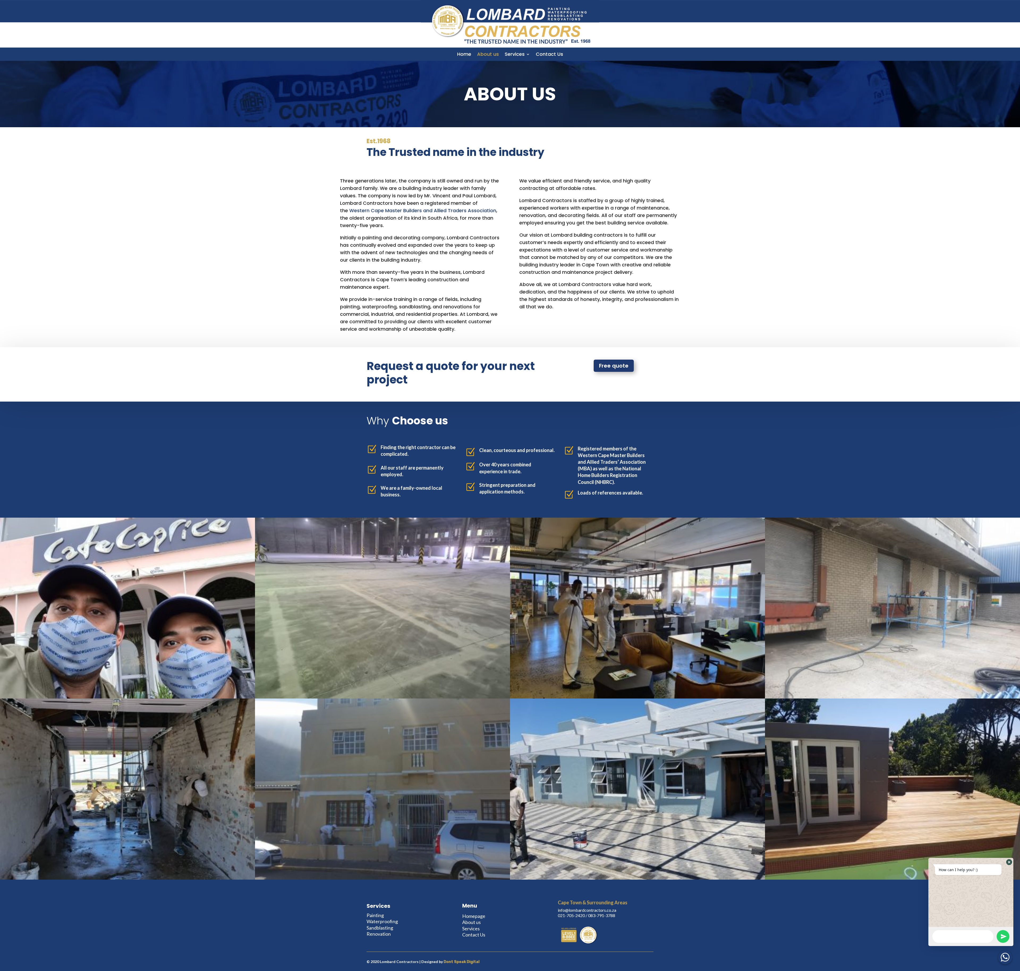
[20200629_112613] (127, 697)
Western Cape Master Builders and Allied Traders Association (422, 210)
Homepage (473, 916)
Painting (375, 915)
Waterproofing (382, 921)
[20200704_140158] (382, 697)
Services (515, 54)
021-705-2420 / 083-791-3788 (586, 915)
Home (464, 54)
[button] (1009, 862)
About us (488, 54)
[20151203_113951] (637, 878)
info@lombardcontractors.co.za (587, 910)
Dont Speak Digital (461, 962)
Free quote (613, 365)
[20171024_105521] (892, 878)
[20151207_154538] (382, 878)
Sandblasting (380, 928)
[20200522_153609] (637, 697)
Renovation (379, 934)
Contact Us (549, 54)
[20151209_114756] (127, 878)
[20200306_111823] (892, 697)
